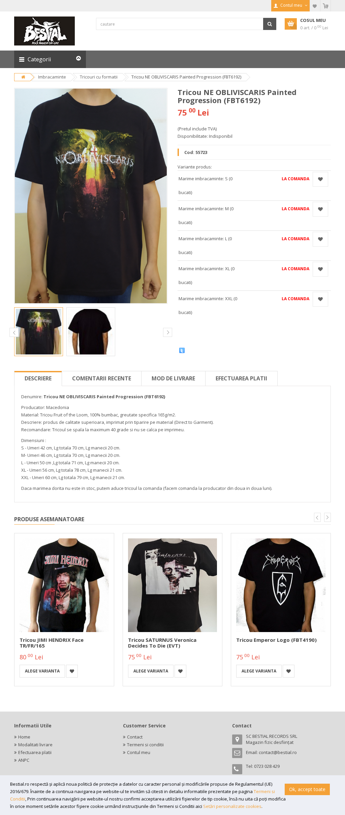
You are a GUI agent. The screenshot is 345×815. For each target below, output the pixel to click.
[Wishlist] (315, 5)
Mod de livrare (173, 378)
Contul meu (138, 752)
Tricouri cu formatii (99, 77)
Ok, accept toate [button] (307, 789)
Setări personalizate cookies (232, 806)
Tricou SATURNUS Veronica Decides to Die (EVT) (162, 642)
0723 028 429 (267, 766)
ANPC (23, 760)
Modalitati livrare (35, 745)
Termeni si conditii (145, 745)
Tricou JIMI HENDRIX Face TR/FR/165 (52, 642)
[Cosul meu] (325, 5)
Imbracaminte (52, 77)
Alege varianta (42, 671)
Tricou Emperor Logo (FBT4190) (276, 639)
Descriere (38, 378)
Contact (135, 737)
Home (24, 737)
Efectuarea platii (241, 378)
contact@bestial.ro (278, 752)
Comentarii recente (101, 378)
